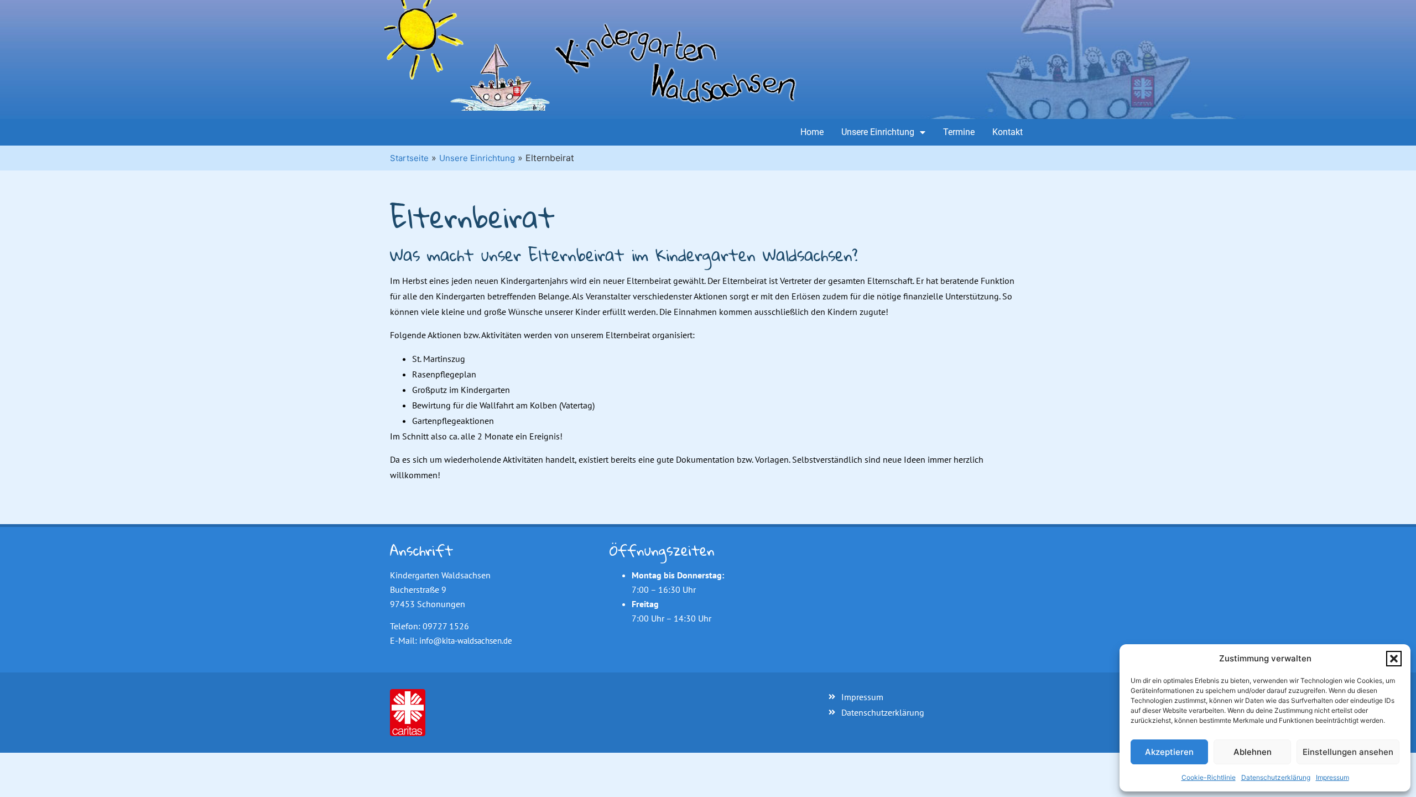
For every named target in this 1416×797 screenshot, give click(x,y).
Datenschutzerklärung (1275, 777)
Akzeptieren (1169, 752)
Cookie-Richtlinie (1208, 777)
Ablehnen (1252, 752)
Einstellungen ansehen (1348, 752)
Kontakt (1007, 132)
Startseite (409, 158)
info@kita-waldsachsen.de (465, 640)
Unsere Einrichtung (877, 132)
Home (812, 132)
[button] (1393, 658)
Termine (959, 132)
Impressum (1332, 777)
